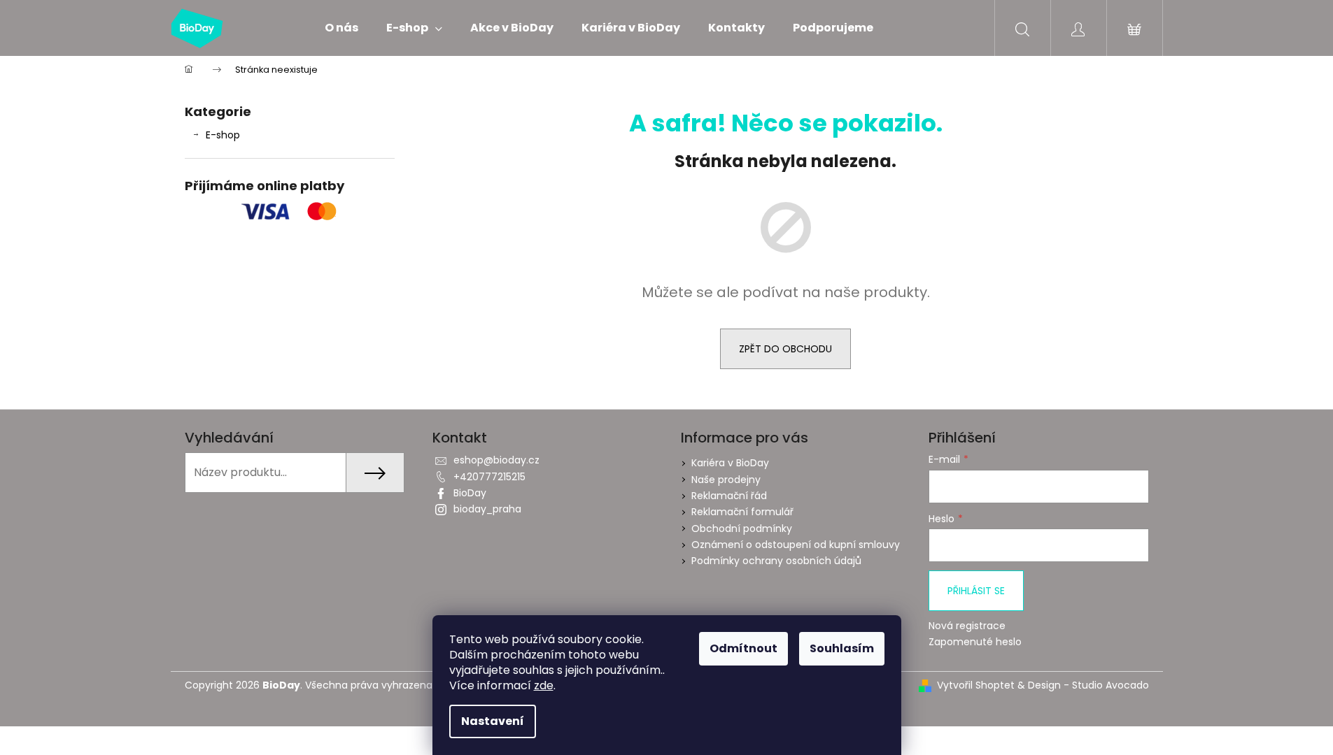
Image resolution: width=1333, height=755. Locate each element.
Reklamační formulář (742, 512)
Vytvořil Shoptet (976, 685)
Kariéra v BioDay (730, 463)
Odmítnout (743, 648)
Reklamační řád (729, 496)
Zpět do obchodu (785, 349)
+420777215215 (489, 477)
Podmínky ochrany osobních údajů (776, 561)
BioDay (469, 493)
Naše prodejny (726, 480)
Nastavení (492, 721)
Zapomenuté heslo (975, 642)
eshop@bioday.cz (496, 460)
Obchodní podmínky (741, 528)
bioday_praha (487, 509)
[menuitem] (341, 28)
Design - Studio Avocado (1088, 685)
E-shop (223, 135)
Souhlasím (842, 648)
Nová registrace (967, 626)
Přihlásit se (976, 591)
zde (543, 685)
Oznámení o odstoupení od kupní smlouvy (795, 545)
